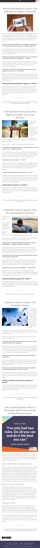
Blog (16, 544)
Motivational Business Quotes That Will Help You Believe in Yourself (20, 10)
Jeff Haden (30, 35)
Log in (35, 546)
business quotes (14, 103)
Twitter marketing (26, 531)
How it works (9, 543)
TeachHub (4, 337)
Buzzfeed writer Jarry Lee (21, 235)
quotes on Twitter (15, 531)
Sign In (24, 544)
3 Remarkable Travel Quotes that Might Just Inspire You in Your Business (20, 115)
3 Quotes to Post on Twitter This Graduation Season (20, 304)
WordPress (31, 546)
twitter (20, 531)
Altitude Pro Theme (15, 546)
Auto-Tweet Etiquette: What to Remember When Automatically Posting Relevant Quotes (20, 410)
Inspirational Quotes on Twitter (27, 102)
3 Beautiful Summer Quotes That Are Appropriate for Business (20, 211)
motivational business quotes (23, 103)
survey (3, 476)
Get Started (10, 544)
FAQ (20, 544)
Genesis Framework (24, 546)
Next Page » (8, 537)
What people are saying (29, 543)
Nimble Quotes (5, 94)
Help (20, 102)
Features (15, 543)
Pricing (21, 543)
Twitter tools (33, 531)
